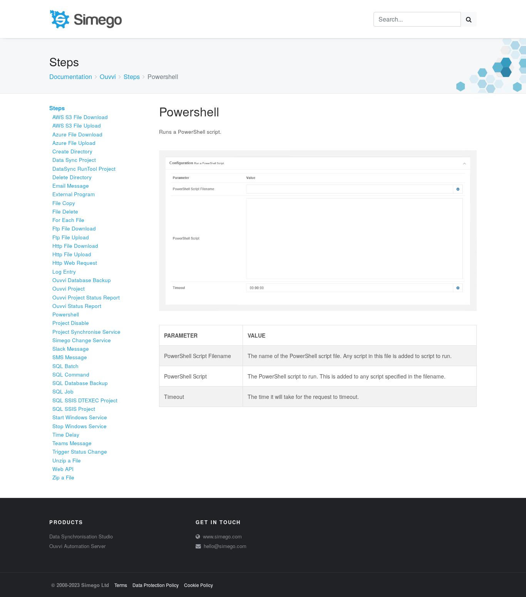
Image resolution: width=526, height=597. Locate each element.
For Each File (68, 220)
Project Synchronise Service (86, 331)
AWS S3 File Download (80, 117)
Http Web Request (74, 262)
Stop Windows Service (79, 426)
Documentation (70, 76)
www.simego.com (222, 536)
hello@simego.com (225, 546)
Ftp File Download (74, 228)
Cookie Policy (198, 585)
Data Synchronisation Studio (81, 536)
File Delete (65, 211)
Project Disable (70, 322)
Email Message (70, 185)
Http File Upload (71, 254)
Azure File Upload (73, 142)
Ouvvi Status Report (76, 305)
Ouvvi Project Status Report (86, 297)
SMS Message (69, 357)
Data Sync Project (74, 159)
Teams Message (72, 443)
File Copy (63, 203)
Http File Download (75, 245)
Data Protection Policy (155, 585)
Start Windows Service (79, 417)
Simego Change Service (81, 340)
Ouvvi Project (68, 288)
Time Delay (65, 434)
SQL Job (63, 391)
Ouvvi (108, 76)
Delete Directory (72, 177)
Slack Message (70, 348)
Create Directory (72, 151)
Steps (132, 76)
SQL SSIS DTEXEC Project (84, 400)
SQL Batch (65, 366)
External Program (73, 194)
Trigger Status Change (79, 451)
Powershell (65, 314)
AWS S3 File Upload (76, 125)
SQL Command (70, 374)
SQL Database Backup (80, 383)
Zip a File (63, 477)
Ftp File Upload (70, 237)
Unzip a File (66, 460)
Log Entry (64, 271)
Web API (63, 469)
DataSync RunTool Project (84, 168)
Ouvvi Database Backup (81, 280)
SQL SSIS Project (73, 408)
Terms (120, 585)
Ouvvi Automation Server (77, 546)
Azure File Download (77, 134)
